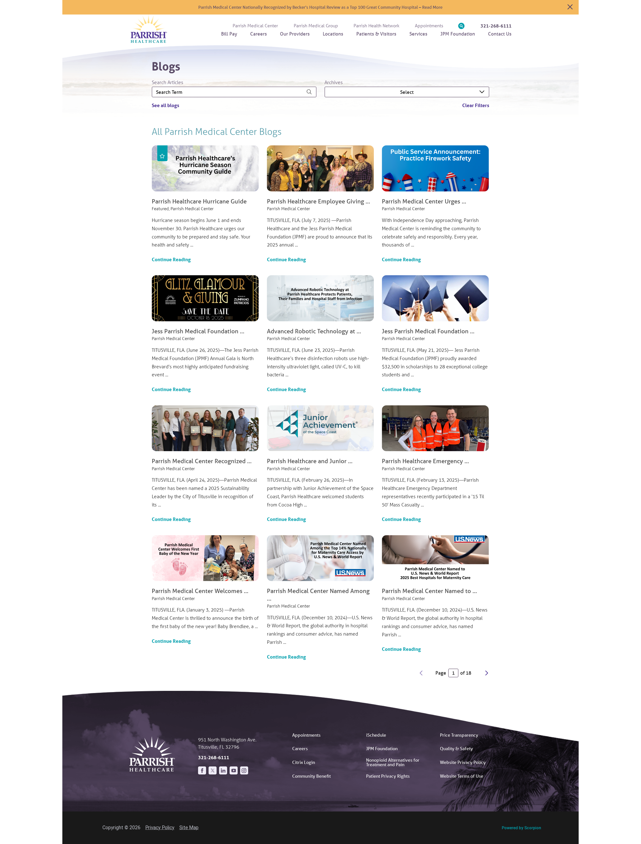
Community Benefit (311, 776)
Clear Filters (475, 105)
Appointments (306, 735)
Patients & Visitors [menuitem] (376, 34)
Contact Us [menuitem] (500, 34)
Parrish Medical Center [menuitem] (255, 25)
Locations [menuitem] (333, 34)
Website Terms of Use (461, 776)
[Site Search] (461, 26)
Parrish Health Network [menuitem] (376, 25)
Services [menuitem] (418, 34)
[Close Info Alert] (570, 7)
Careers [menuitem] (258, 34)
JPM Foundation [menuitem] (457, 34)
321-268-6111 (496, 26)
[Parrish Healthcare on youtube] (234, 770)
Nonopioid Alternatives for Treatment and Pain (392, 762)
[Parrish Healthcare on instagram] (244, 770)
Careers (300, 748)
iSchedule (376, 735)
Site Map (189, 827)
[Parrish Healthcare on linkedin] (223, 770)
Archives (334, 82)
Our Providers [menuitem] (295, 34)
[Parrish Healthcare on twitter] (213, 770)
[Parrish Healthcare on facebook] (202, 770)
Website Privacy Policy (463, 762)
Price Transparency (459, 735)
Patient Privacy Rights (388, 776)
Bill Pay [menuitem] (229, 34)
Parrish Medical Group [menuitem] (316, 25)
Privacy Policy (159, 827)
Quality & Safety (456, 748)
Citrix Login (303, 762)
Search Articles (167, 82)
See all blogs (165, 105)
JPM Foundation (382, 748)
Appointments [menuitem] (429, 25)
